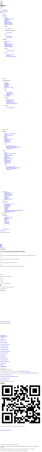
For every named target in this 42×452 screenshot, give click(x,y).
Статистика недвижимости (5, 344)
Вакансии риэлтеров (4, 359)
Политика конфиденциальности (6, 374)
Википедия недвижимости (5, 361)
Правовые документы (4, 349)
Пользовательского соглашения (24, 371)
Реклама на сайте (3, 335)
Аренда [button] (3, 78)
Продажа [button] (4, 13)
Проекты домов (3, 354)
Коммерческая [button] (4, 129)
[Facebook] (4, 366)
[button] (21, 4)
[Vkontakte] (3, 366)
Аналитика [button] (4, 199)
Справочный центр (3, 336)
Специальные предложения (5, 351)
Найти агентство (3, 340)
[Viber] (2, 366)
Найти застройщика (3, 342)
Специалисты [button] (4, 191)
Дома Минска (2, 356)
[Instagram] (0, 366)
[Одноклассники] (5, 366)
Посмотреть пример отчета (5, 321)
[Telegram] (1, 366)
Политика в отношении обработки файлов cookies (9, 376)
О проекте (2, 337)
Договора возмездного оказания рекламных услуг (30, 372)
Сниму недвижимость (4, 347)
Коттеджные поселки (4, 352)
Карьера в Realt (3, 363)
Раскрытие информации (4, 379)
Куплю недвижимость (4, 345)
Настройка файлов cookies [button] (5, 378)
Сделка (2, 230)
